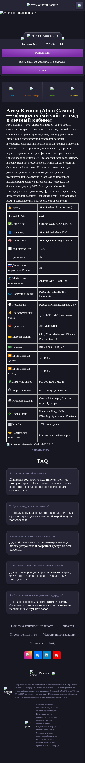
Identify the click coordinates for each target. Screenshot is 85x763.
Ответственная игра (23, 634)
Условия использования (59, 634)
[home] (42, 5)
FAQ (52, 643)
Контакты (67, 626)
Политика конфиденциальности (32, 626)
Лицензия (36, 643)
